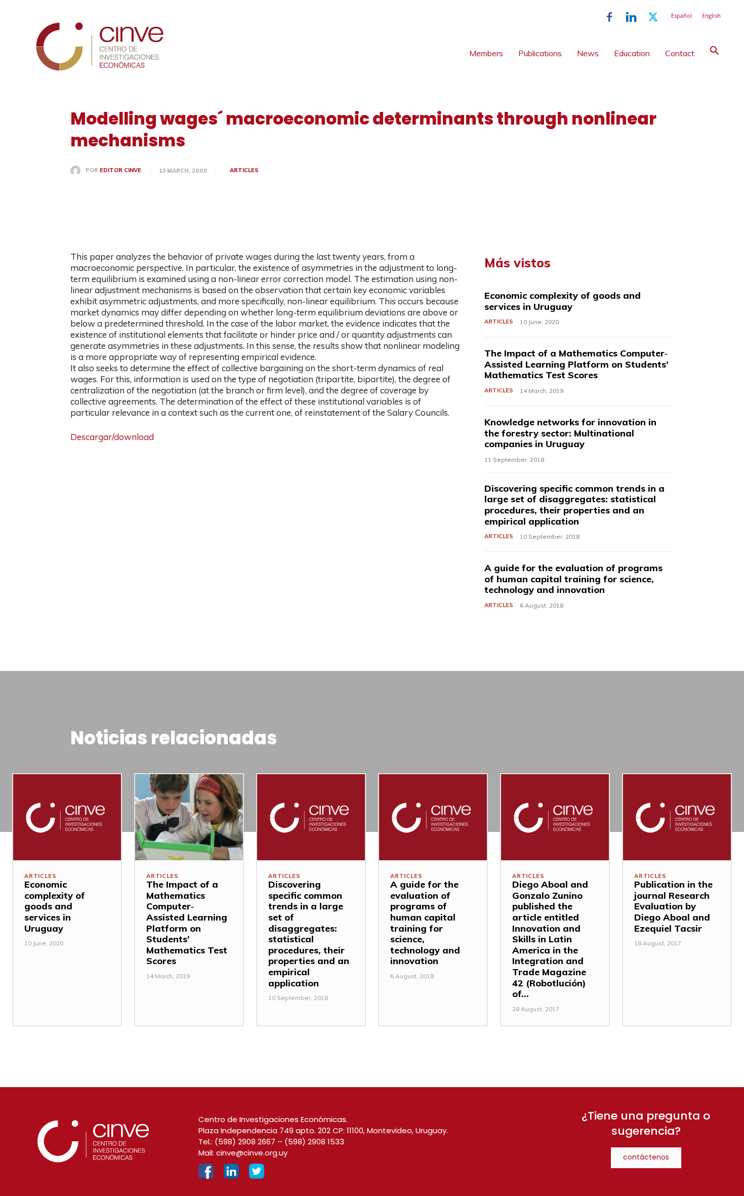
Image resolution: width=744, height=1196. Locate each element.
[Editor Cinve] (78, 171)
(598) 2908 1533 (314, 1141)
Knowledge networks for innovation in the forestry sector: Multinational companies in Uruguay (570, 433)
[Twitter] (652, 17)
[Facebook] (609, 17)
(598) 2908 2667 (245, 1141)
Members (486, 53)
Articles (244, 170)
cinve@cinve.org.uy (251, 1152)
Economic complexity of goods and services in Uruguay (562, 301)
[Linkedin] (631, 17)
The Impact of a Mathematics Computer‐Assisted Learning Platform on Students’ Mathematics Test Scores (576, 364)
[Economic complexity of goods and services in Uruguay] (67, 817)
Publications (540, 53)
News (588, 53)
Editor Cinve (120, 170)
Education (632, 53)
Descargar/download (112, 436)
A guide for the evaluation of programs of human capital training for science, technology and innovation (573, 578)
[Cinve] (100, 68)
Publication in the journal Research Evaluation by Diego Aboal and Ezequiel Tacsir (673, 906)
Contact (679, 53)
